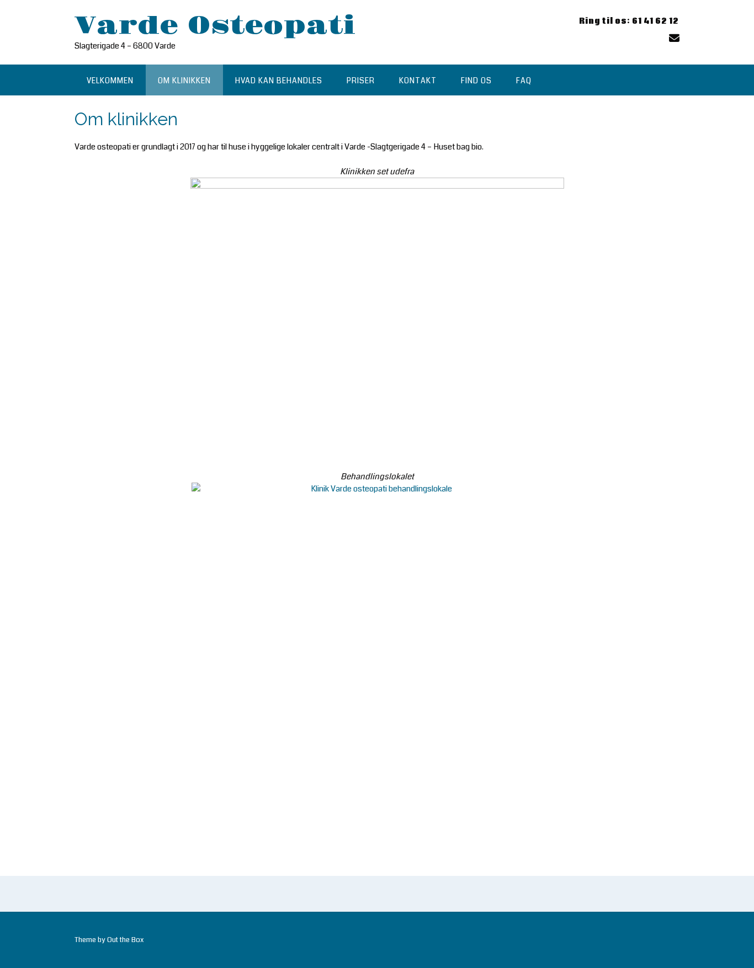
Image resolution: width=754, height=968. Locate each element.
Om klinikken (184, 80)
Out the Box (125, 940)
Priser (361, 80)
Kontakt (418, 80)
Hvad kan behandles (278, 80)
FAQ (524, 80)
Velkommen (110, 80)
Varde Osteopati (215, 25)
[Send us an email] (674, 38)
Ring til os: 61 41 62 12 (629, 21)
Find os (476, 80)
